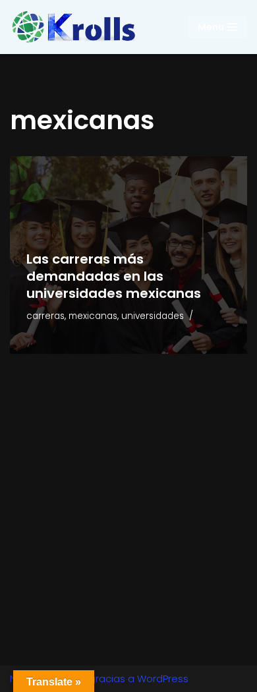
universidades (152, 316)
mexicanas (93, 316)
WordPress (162, 678)
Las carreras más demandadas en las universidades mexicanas (113, 276)
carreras (45, 316)
